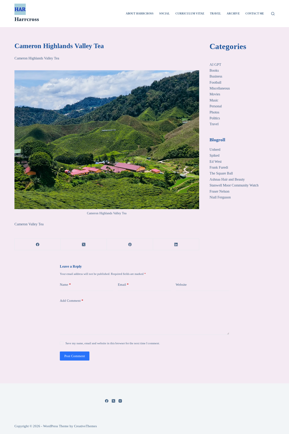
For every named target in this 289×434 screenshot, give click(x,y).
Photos (214, 112)
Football (215, 82)
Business (216, 76)
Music (214, 100)
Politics (215, 118)
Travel (215, 13)
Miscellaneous (220, 88)
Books (214, 70)
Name (65, 284)
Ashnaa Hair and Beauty (227, 179)
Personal (216, 106)
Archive (233, 13)
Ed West (215, 161)
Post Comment (74, 356)
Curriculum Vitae (189, 13)
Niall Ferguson (220, 197)
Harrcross (26, 19)
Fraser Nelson (219, 191)
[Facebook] (38, 244)
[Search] (273, 13)
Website (181, 284)
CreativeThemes (85, 426)
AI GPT (215, 64)
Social (164, 13)
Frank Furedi (219, 167)
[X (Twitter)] (84, 244)
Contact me (254, 13)
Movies (215, 94)
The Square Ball (221, 173)
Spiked (214, 155)
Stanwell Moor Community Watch (234, 185)
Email (123, 284)
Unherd (215, 149)
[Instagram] (120, 401)
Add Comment (71, 300)
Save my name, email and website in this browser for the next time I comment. (112, 343)
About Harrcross (140, 13)
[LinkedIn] (176, 244)
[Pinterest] (130, 244)
